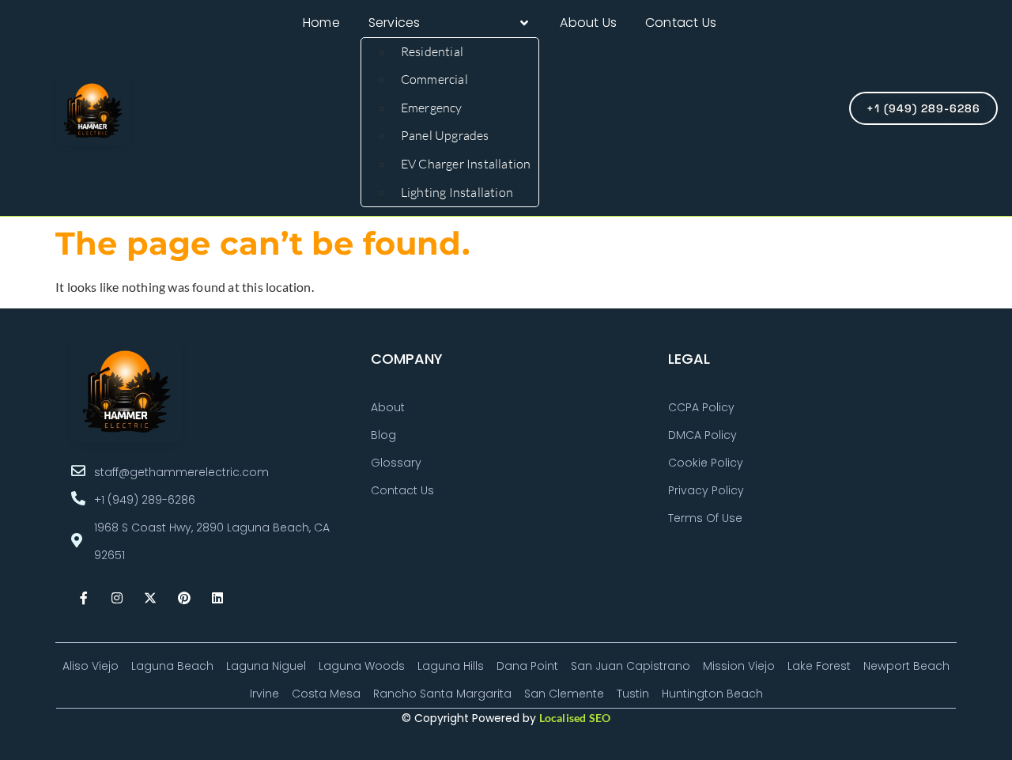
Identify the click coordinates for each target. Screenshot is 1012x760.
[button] (450, 23)
